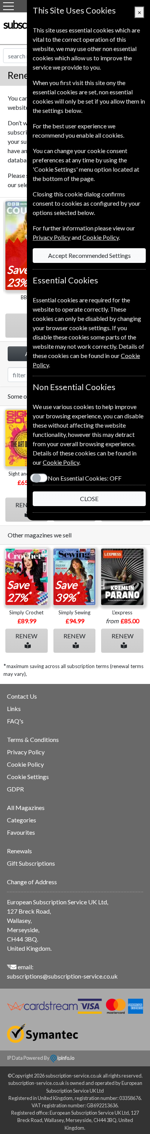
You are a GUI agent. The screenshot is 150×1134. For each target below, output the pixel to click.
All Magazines (26, 807)
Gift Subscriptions (31, 863)
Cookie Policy (25, 764)
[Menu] (8, 6)
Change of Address (32, 881)
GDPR (15, 789)
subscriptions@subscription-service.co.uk (62, 976)
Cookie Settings (28, 776)
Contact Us (22, 696)
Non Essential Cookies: (85, 478)
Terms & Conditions (33, 739)
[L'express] (122, 577)
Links (14, 708)
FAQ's (15, 721)
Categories (21, 820)
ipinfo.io (65, 1058)
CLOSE (89, 498)
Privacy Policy (26, 751)
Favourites (21, 832)
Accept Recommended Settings (89, 255)
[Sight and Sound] (26, 438)
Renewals (19, 850)
